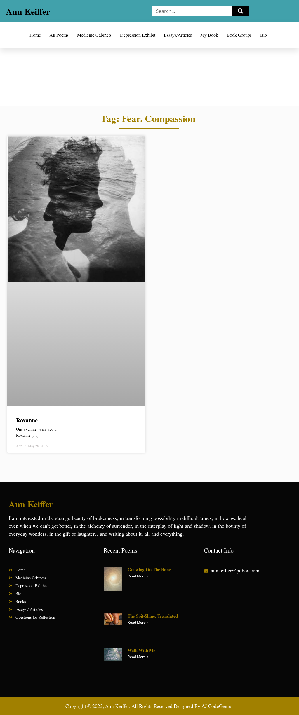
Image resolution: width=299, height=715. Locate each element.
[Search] (240, 11)
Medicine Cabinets (94, 35)
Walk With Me (141, 650)
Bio (263, 35)
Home (35, 35)
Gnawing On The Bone (149, 569)
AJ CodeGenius (217, 706)
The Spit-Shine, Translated (153, 616)
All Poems (59, 35)
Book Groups (239, 35)
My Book (209, 35)
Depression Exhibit (137, 35)
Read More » (138, 576)
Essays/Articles (178, 35)
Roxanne (27, 420)
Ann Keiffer (28, 11)
